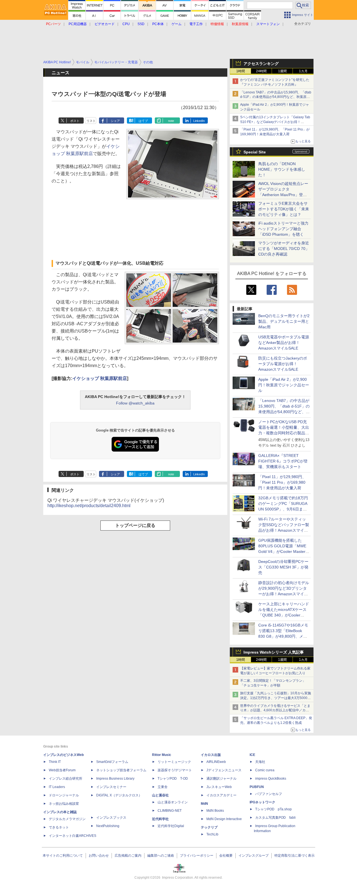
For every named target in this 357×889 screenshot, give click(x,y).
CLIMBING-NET (170, 811)
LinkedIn (199, 120)
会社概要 (226, 855)
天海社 (260, 762)
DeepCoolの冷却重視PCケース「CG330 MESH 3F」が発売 (283, 567)
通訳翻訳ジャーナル (221, 778)
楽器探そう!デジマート (175, 770)
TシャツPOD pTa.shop (273, 809)
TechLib (212, 834)
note (171, 120)
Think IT (55, 762)
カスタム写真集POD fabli (275, 818)
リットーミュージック (174, 762)
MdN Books (215, 811)
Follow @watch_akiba (135, 403)
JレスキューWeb (219, 787)
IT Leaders (57, 787)
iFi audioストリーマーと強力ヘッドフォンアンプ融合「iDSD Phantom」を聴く (283, 229)
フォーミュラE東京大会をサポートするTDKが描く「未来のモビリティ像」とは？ (283, 209)
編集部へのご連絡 (160, 855)
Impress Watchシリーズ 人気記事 (273, 652)
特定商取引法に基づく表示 (294, 855)
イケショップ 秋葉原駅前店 (99, 378)
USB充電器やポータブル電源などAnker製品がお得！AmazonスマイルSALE (283, 342)
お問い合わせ (99, 855)
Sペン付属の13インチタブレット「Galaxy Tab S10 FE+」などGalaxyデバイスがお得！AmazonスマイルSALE (275, 122)
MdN (204, 804)
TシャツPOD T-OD (173, 778)
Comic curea (264, 770)
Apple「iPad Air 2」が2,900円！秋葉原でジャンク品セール (283, 385)
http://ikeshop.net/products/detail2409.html (89, 505)
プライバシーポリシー (196, 855)
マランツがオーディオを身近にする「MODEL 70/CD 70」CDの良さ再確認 (283, 248)
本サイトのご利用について (63, 855)
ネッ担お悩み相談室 (64, 804)
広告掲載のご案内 (128, 855)
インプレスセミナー (111, 787)
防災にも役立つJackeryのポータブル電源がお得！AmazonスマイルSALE (282, 364)
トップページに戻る (135, 525)
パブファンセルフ (268, 794)
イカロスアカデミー (221, 795)
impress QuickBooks (270, 778)
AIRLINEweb (216, 762)
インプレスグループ (253, 855)
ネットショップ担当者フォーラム (121, 770)
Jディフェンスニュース (224, 770)
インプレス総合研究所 (65, 778)
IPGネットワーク (262, 802)
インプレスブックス (111, 818)
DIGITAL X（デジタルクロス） (119, 795)
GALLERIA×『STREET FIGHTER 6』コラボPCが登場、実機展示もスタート (283, 461)
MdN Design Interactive (224, 819)
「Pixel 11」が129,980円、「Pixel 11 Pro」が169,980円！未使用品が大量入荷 (282, 482)
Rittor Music (161, 755)
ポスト (74, 120)
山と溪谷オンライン (173, 802)
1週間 (282, 71)
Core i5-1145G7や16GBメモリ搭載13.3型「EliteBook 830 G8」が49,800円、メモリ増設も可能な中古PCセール (283, 636)
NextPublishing (107, 826)
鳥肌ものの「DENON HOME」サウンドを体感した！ (281, 169)
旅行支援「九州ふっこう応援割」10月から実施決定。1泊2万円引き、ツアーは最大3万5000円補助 (275, 698)
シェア (115, 120)
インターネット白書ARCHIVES (72, 836)
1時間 (240, 71)
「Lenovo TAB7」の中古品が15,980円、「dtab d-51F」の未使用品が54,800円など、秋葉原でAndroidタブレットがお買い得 (275, 97)
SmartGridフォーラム (112, 762)
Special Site (254, 152)
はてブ (143, 120)
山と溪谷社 (160, 795)
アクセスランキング (261, 63)
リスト (91, 120)
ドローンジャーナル (64, 795)
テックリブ (209, 827)
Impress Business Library (115, 778)
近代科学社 (160, 819)
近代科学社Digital (171, 826)
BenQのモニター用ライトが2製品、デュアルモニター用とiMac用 (284, 321)
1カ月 (303, 71)
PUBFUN (257, 787)
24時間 (261, 71)
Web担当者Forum (62, 770)
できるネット (59, 827)
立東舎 (163, 787)
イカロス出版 (211, 755)
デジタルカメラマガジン (67, 819)
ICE (252, 755)
